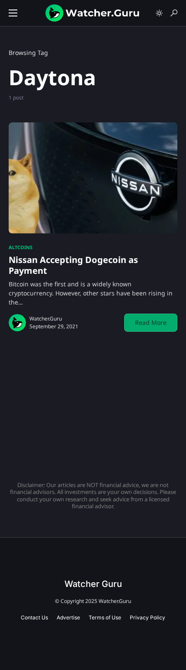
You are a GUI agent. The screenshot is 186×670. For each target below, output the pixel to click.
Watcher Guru (93, 584)
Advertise (68, 617)
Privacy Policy (147, 617)
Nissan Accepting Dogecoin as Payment (73, 265)
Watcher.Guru (45, 318)
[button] (13, 13)
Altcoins (20, 247)
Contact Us (34, 617)
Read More (151, 322)
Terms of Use (105, 617)
